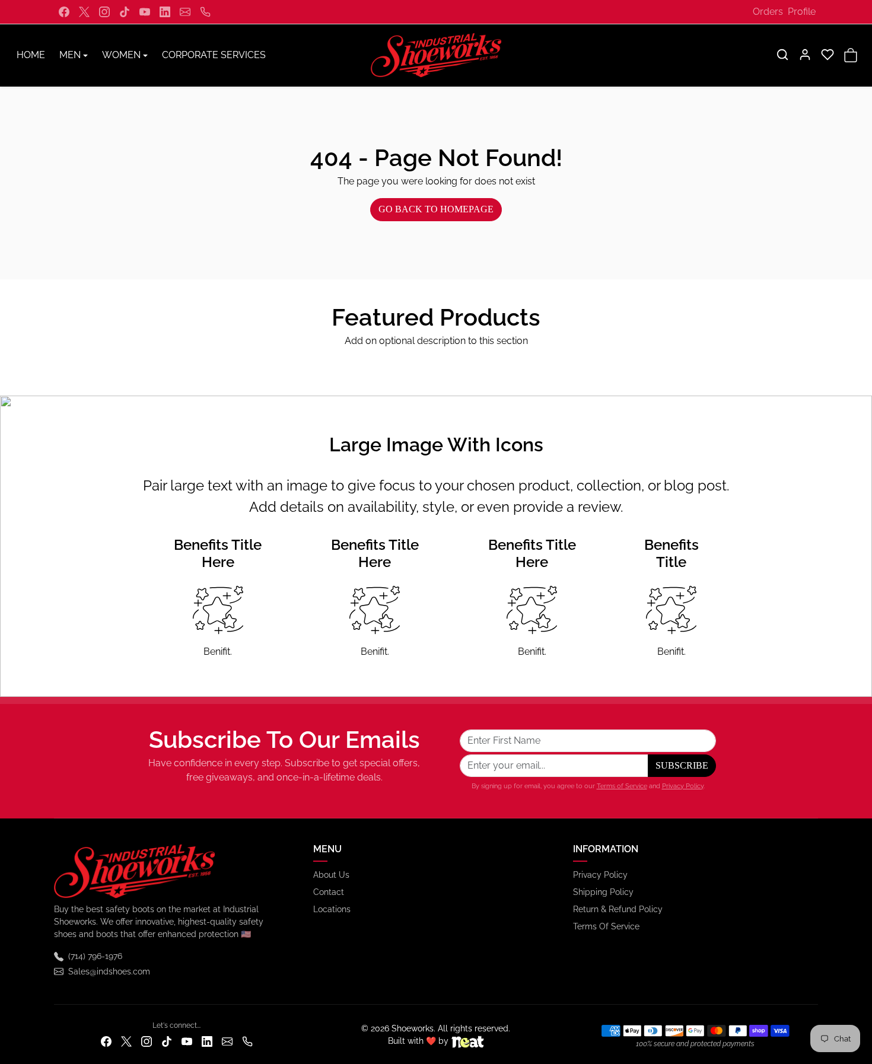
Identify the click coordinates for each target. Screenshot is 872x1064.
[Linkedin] (165, 12)
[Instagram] (104, 12)
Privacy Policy (683, 786)
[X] (84, 12)
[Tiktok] (124, 12)
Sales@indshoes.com (109, 971)
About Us (331, 875)
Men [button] (70, 54)
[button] (782, 54)
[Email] (185, 12)
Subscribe (681, 765)
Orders (768, 11)
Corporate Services (214, 54)
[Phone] (205, 12)
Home (31, 54)
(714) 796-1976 (95, 956)
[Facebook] (64, 12)
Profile (802, 11)
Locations (332, 909)
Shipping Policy (603, 892)
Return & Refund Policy (618, 909)
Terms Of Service (606, 926)
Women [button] (121, 54)
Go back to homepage (436, 209)
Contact (328, 892)
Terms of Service (622, 786)
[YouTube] (145, 12)
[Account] (805, 54)
